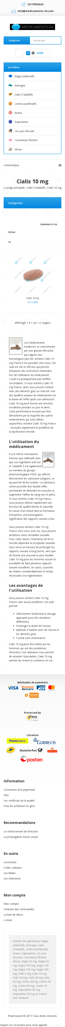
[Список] (14, 224)
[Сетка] (9, 224)
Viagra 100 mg (26, 965)
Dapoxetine (28, 953)
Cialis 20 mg (20, 977)
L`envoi (8, 920)
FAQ (6, 795)
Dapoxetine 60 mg (29, 989)
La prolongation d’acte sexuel (21, 837)
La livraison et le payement (19, 789)
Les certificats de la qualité (19, 800)
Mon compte (11, 903)
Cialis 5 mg (24, 973)
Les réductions (12, 878)
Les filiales (10, 873)
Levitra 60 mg (26, 985)
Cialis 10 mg (54, 187)
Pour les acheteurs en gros (19, 806)
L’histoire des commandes (19, 909)
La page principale (14, 187)
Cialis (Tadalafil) (36, 187)
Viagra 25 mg (29, 961)
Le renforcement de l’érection (21, 831)
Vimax (16, 961)
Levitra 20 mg (30, 981)
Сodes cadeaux (12, 867)
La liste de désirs (13, 914)
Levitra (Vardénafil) (37, 949)
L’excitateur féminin (34, 957)
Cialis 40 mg (35, 977)
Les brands (10, 862)
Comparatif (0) (48, 224)
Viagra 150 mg (26, 969)
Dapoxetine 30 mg (23, 994)
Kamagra (31, 945)
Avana (16, 953)
